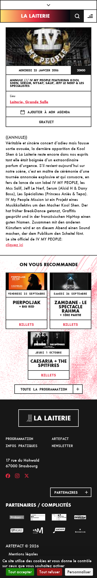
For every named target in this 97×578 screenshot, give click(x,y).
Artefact (60, 438)
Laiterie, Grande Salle (29, 102)
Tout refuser (49, 571)
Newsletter (62, 445)
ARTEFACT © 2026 (22, 545)
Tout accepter (20, 571)
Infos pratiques (21, 445)
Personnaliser (79, 571)
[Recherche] (77, 16)
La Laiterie (35, 16)
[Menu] (90, 16)
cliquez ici (14, 244)
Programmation (19, 438)
